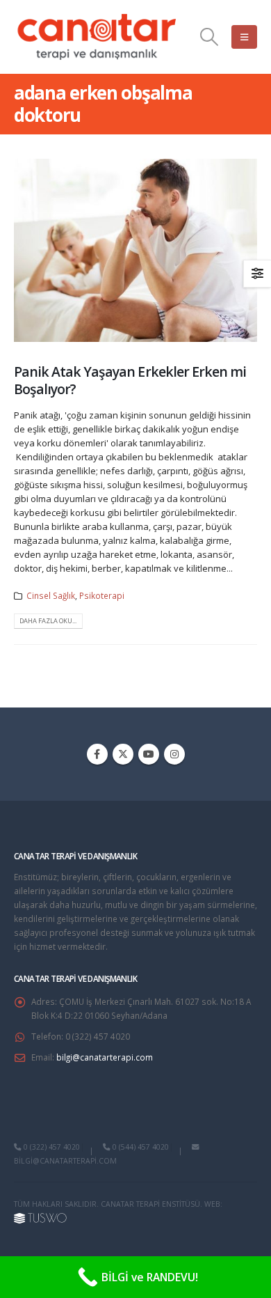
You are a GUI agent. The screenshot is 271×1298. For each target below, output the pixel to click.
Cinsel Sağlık (50, 595)
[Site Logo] (97, 37)
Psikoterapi (101, 595)
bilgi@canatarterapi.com (104, 1057)
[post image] (135, 250)
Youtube (148, 754)
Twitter (123, 754)
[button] (209, 37)
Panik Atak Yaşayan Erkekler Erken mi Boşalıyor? (130, 380)
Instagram (174, 754)
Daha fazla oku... (47, 620)
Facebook (97, 754)
